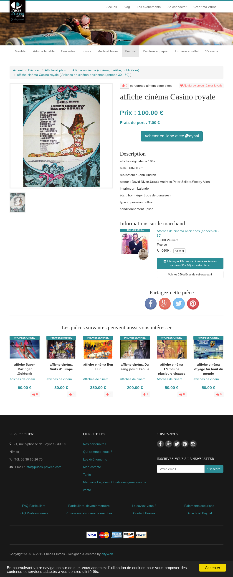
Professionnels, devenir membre (89, 513)
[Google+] (165, 304)
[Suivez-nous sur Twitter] (176, 444)
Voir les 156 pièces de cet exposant (190, 274)
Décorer (131, 51)
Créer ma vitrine (205, 7)
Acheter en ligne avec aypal (171, 136)
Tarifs (87, 474)
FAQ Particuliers (33, 506)
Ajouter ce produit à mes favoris (202, 85)
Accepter (212, 568)
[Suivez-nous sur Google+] (168, 444)
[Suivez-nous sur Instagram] (193, 444)
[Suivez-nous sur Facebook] (160, 444)
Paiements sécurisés (199, 506)
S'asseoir (211, 51)
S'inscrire (213, 469)
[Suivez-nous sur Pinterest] (185, 444)
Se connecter (177, 7)
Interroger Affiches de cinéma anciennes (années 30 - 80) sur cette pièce (191, 263)
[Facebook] (151, 304)
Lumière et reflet (187, 51)
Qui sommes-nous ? (97, 451)
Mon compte (92, 467)
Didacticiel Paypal (199, 513)
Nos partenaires (94, 444)
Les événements (149, 7)
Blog (127, 7)
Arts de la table (44, 51)
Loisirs (86, 51)
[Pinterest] (193, 304)
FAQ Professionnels (34, 513)
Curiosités (68, 51)
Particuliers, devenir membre (89, 506)
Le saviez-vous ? (144, 506)
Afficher (179, 251)
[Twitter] (179, 304)
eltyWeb (107, 554)
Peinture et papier (156, 51)
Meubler (21, 51)
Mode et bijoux (108, 51)
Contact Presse (144, 513)
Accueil (111, 7)
